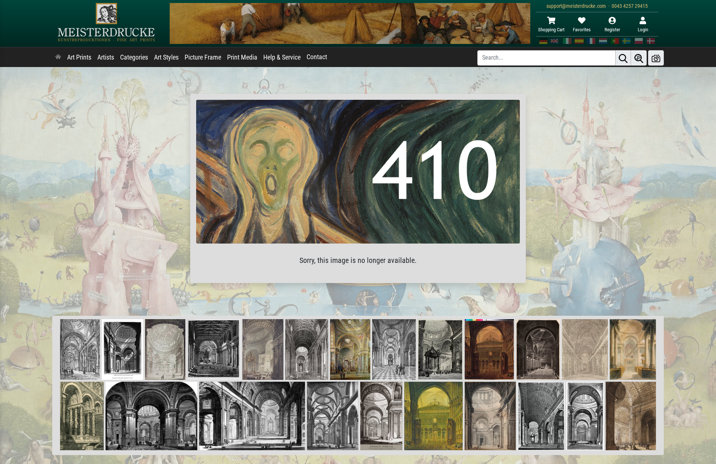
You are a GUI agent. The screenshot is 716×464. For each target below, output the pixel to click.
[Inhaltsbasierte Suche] (639, 58)
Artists (105, 57)
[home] (58, 57)
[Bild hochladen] (656, 58)
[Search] (623, 58)
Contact (317, 57)
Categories (134, 57)
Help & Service (282, 57)
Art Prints (79, 57)
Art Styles (166, 57)
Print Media (242, 57)
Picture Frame (203, 57)
